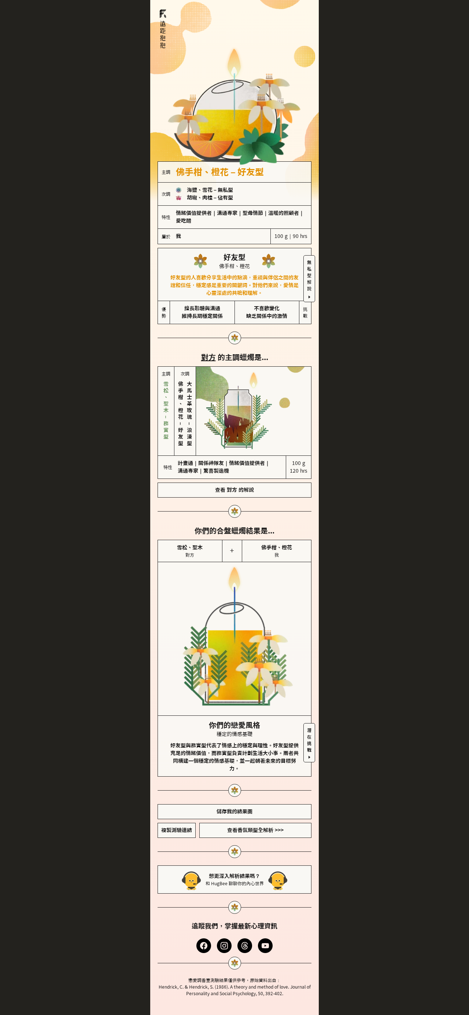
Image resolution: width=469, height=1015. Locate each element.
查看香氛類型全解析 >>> (255, 830)
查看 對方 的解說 (234, 489)
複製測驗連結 (176, 830)
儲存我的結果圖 (234, 811)
